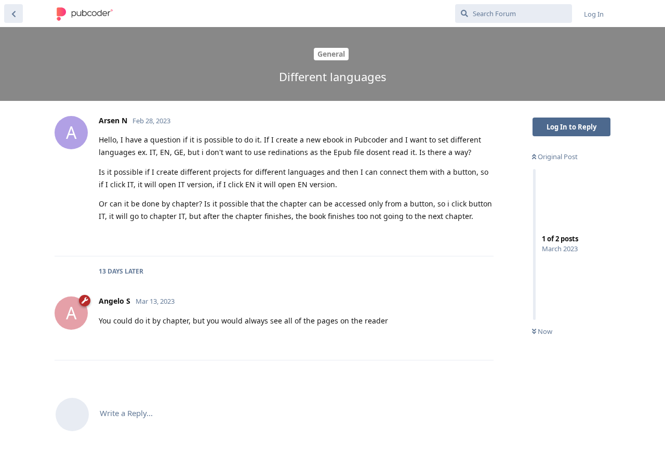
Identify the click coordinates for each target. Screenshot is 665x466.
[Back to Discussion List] (13, 13)
